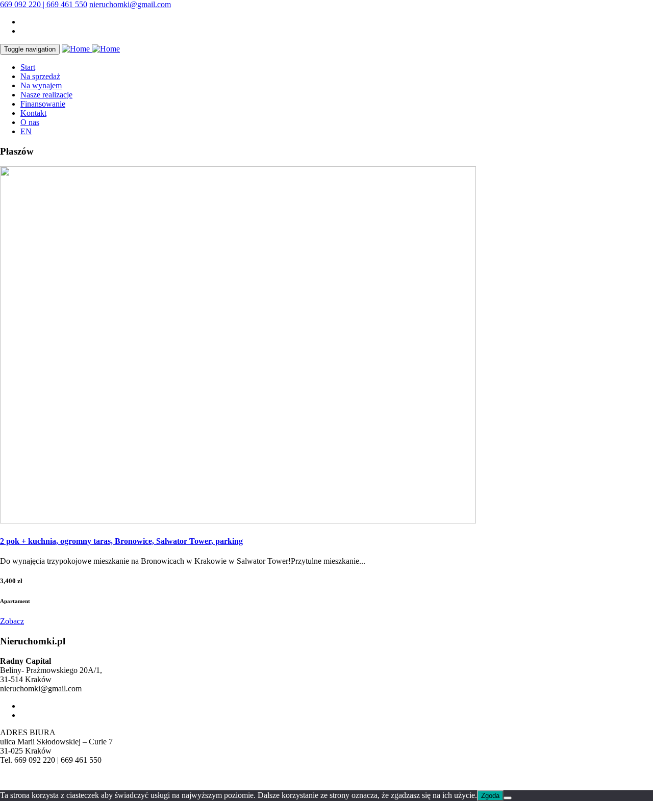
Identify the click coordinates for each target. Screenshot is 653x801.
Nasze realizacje (46, 94)
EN (26, 131)
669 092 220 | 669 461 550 (43, 4)
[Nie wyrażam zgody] (508, 797)
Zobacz (12, 621)
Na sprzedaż (40, 76)
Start (27, 67)
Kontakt (33, 113)
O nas (29, 122)
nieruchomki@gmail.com (130, 4)
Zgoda (490, 795)
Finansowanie (42, 103)
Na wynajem (41, 85)
